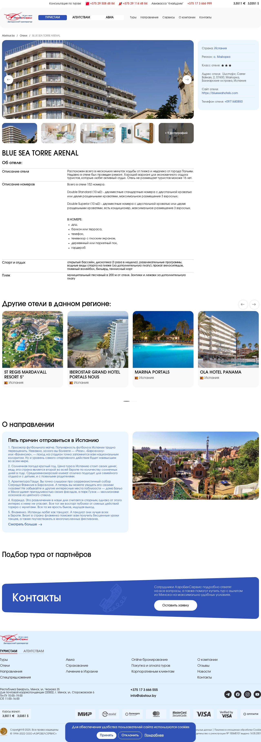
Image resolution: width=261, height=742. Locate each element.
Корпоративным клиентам (153, 671)
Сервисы (169, 17)
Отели (23, 35)
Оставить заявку (175, 605)
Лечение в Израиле (82, 671)
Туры (133, 17)
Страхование (77, 665)
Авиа (70, 659)
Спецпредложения (15, 677)
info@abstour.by (143, 695)
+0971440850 (234, 101)
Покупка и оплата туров (151, 665)
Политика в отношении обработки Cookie (238, 730)
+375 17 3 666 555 (144, 690)
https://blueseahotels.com (220, 93)
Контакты (205, 17)
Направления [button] (149, 17)
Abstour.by (8, 35)
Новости (204, 671)
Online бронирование (150, 659)
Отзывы (203, 665)
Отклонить (130, 735)
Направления (11, 671)
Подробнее (154, 735)
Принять (106, 735)
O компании (187, 17)
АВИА (110, 17)
